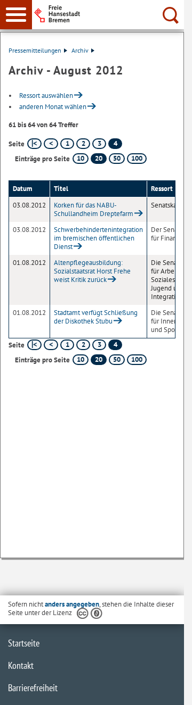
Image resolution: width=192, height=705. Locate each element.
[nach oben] (167, 688)
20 (98, 158)
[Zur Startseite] (112, 13)
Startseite (23, 643)
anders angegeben (72, 604)
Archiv (80, 50)
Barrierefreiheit (33, 688)
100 (136, 158)
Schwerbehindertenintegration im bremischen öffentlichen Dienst (98, 238)
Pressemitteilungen (35, 50)
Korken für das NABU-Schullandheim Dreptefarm (93, 209)
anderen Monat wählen (52, 106)
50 (117, 158)
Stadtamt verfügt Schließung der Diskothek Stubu (96, 317)
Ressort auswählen (46, 95)
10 (80, 158)
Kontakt (21, 665)
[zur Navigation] (16, 14)
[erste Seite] (34, 143)
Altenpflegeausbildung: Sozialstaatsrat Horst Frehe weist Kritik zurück (92, 271)
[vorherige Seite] (51, 143)
